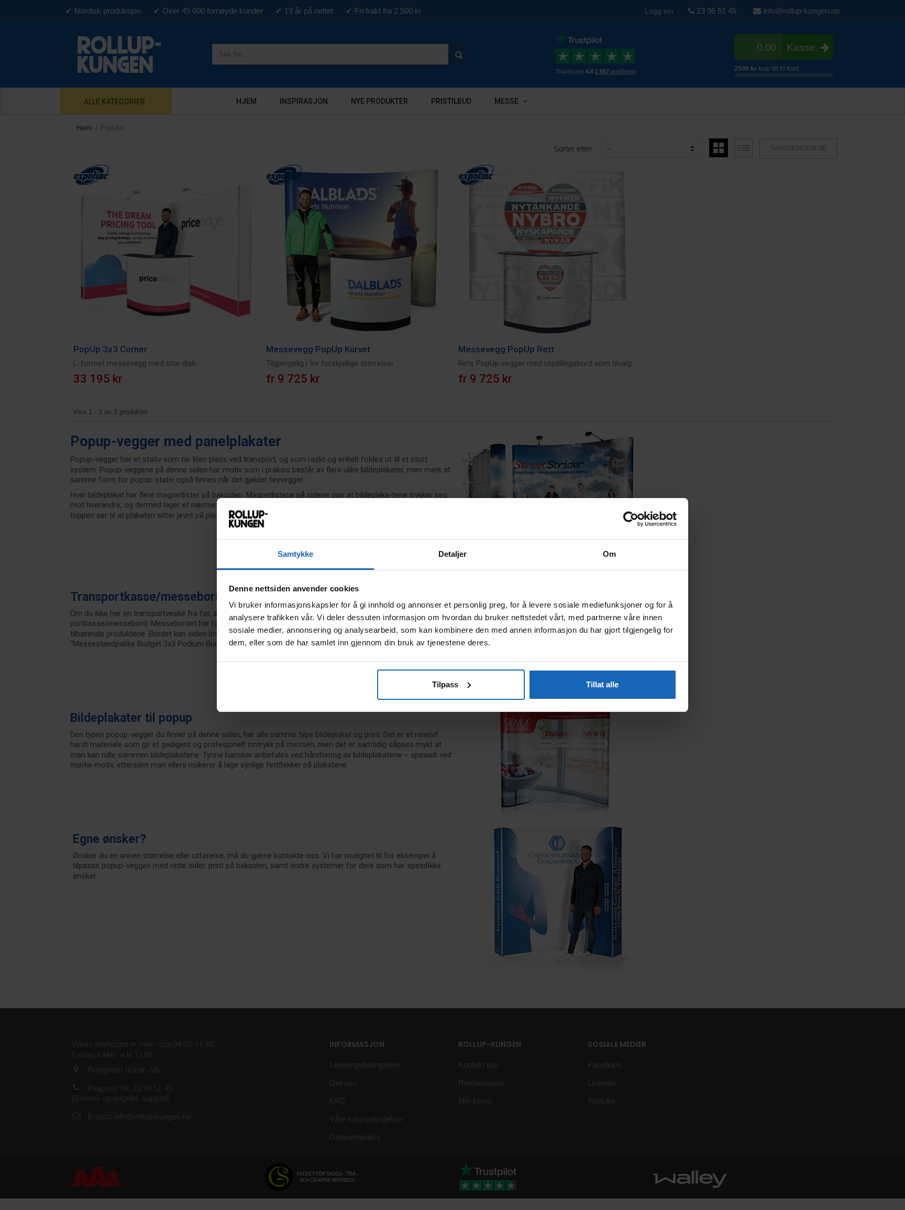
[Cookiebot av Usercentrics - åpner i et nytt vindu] (631, 519)
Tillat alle (602, 684)
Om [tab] (609, 553)
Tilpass (445, 684)
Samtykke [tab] (296, 553)
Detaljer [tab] (452, 553)
